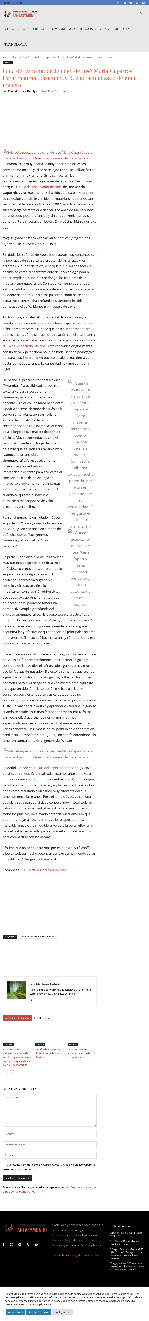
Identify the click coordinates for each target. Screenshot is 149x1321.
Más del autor (41, 1018)
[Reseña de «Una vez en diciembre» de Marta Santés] (49, 1036)
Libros (39, 29)
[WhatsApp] (33, 960)
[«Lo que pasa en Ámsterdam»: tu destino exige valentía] (82, 1036)
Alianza (84, 192)
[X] (137, 2)
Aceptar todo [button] (15, 1312)
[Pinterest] (24, 960)
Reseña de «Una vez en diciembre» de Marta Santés (48, 1053)
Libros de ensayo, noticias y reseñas (38, 936)
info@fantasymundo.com (87, 1255)
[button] (141, 13)
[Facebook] (118, 2)
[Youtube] (143, 2)
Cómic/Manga (62, 29)
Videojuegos (16, 29)
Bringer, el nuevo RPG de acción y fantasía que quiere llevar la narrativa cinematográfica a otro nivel (127, 1266)
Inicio (5, 57)
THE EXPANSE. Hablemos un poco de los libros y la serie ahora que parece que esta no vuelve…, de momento (17, 1057)
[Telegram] (130, 2)
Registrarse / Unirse (12, 2)
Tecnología (15, 44)
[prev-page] (5, 1072)
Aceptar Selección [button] (39, 1312)
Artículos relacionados (17, 1018)
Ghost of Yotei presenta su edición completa (126, 1234)
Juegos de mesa (94, 29)
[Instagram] (124, 2)
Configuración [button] (62, 1312)
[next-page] (11, 1072)
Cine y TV (121, 29)
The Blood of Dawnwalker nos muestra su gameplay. (124, 1242)
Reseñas (26, 57)
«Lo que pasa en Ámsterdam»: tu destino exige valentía (82, 1053)
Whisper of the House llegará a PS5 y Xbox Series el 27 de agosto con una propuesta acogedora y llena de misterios (127, 1253)
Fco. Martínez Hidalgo (22, 91)
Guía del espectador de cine (40, 187)
